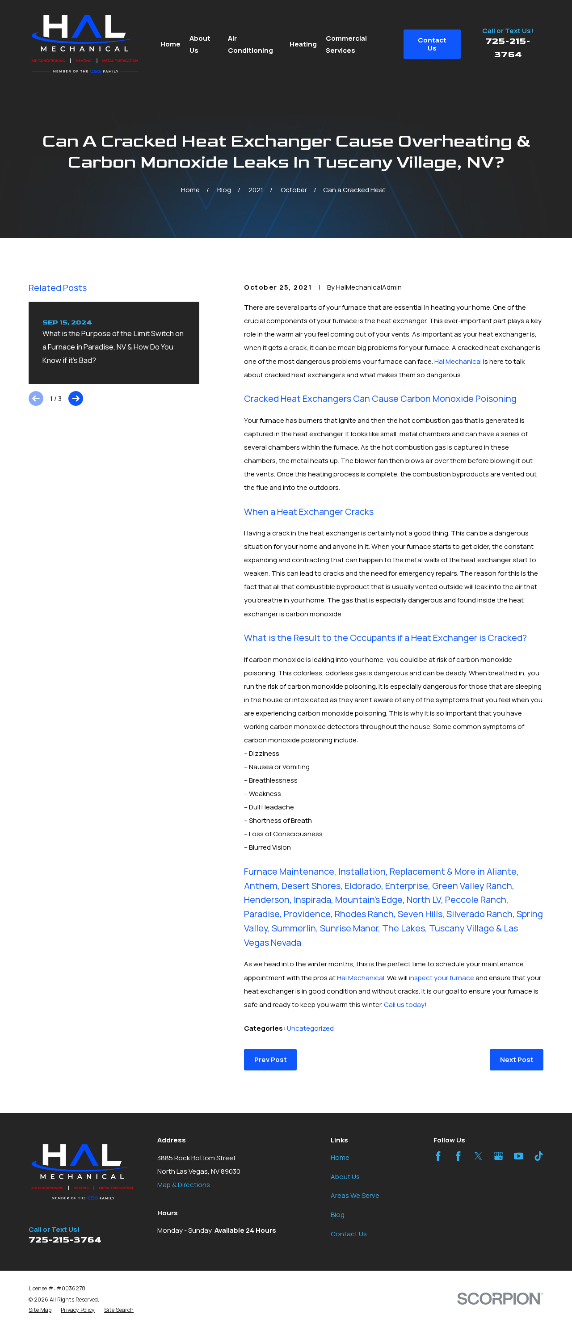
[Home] (85, 44)
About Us (345, 1176)
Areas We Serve (355, 1195)
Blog (338, 1214)
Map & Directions (183, 1184)
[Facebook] (438, 1156)
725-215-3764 (65, 1239)
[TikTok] (538, 1156)
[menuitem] (40, 1310)
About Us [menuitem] (199, 44)
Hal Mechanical (458, 361)
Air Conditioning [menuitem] (250, 44)
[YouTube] (518, 1156)
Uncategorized (310, 1028)
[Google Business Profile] (498, 1156)
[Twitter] (478, 1156)
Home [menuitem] (170, 44)
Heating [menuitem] (303, 44)
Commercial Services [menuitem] (346, 44)
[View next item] (75, 398)
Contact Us (349, 1234)
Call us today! (405, 1004)
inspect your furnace (441, 977)
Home (340, 1157)
